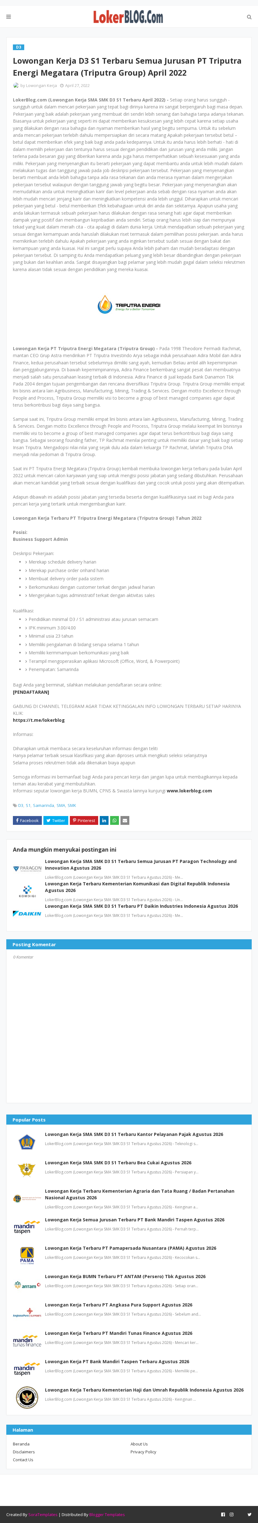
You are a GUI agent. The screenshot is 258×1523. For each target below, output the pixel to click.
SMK (72, 805)
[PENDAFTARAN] (31, 692)
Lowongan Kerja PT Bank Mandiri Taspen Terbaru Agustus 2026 (117, 1361)
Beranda (21, 1444)
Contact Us (23, 1459)
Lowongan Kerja (41, 85)
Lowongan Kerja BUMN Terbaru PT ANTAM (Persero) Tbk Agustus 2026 (125, 1276)
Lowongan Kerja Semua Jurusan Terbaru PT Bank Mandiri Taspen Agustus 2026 (134, 1220)
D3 (20, 805)
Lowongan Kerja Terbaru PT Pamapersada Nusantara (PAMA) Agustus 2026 (130, 1248)
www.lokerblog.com (189, 791)
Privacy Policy (143, 1452)
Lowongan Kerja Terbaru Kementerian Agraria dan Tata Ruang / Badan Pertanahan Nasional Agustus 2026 (139, 1194)
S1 (28, 805)
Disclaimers (24, 1452)
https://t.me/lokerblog (39, 720)
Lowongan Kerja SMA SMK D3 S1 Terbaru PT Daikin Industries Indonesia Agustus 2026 (141, 906)
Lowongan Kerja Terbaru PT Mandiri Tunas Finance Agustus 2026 (118, 1333)
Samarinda (43, 805)
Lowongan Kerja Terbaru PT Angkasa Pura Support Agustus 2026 (118, 1305)
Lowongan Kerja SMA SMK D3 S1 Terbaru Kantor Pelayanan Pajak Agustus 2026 (134, 1134)
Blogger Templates (107, 1514)
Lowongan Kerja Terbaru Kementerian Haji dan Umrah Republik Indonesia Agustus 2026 (144, 1390)
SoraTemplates (43, 1514)
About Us (139, 1444)
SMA (61, 805)
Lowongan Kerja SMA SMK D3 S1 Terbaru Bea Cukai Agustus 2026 (118, 1163)
